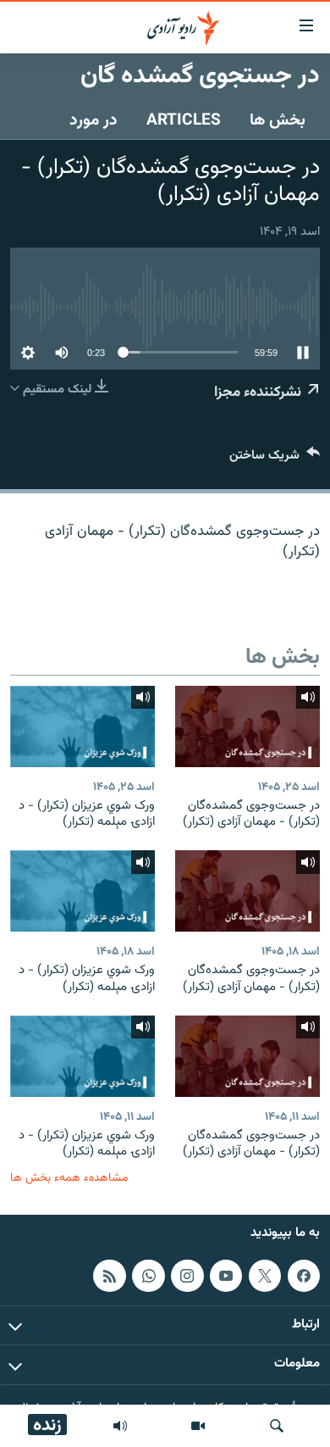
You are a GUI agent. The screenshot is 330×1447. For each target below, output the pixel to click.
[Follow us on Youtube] (226, 1275)
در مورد (93, 120)
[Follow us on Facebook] (304, 1275)
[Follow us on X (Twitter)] (265, 1275)
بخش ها (277, 120)
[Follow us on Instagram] (187, 1275)
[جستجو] (276, 1426)
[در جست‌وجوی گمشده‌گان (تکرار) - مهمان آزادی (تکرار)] (247, 726)
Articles (183, 120)
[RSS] (109, 1275)
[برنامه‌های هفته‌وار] (120, 1426)
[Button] (274, 459)
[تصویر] (198, 1426)
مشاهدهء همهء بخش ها (69, 1178)
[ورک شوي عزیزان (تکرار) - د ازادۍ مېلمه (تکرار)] (82, 726)
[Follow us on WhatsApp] (148, 1275)
